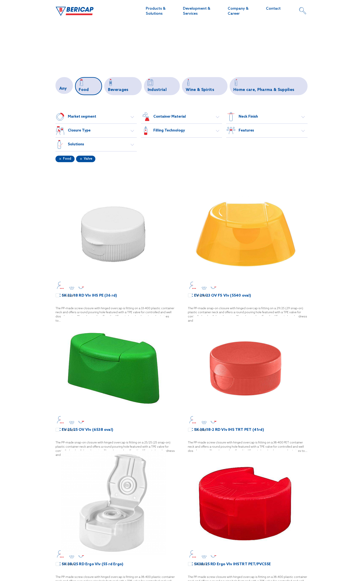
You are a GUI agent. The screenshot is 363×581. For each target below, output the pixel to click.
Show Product (113, 235)
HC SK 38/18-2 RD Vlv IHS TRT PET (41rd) (226, 429)
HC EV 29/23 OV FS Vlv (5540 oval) (219, 295)
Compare (68, 295)
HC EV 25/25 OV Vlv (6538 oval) (84, 429)
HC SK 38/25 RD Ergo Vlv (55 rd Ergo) (89, 564)
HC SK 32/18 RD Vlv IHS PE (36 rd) (86, 295)
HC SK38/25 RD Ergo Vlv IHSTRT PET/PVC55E (229, 564)
